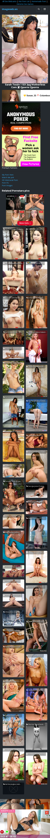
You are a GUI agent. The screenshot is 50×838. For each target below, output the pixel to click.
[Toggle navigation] (44, 9)
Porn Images (7, 185)
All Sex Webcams (9, 1)
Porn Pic (5, 183)
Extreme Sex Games (25, 4)
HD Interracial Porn (10, 180)
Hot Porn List (24, 1)
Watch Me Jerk (8, 177)
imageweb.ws (10, 9)
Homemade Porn (39, 1)
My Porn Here (7, 175)
